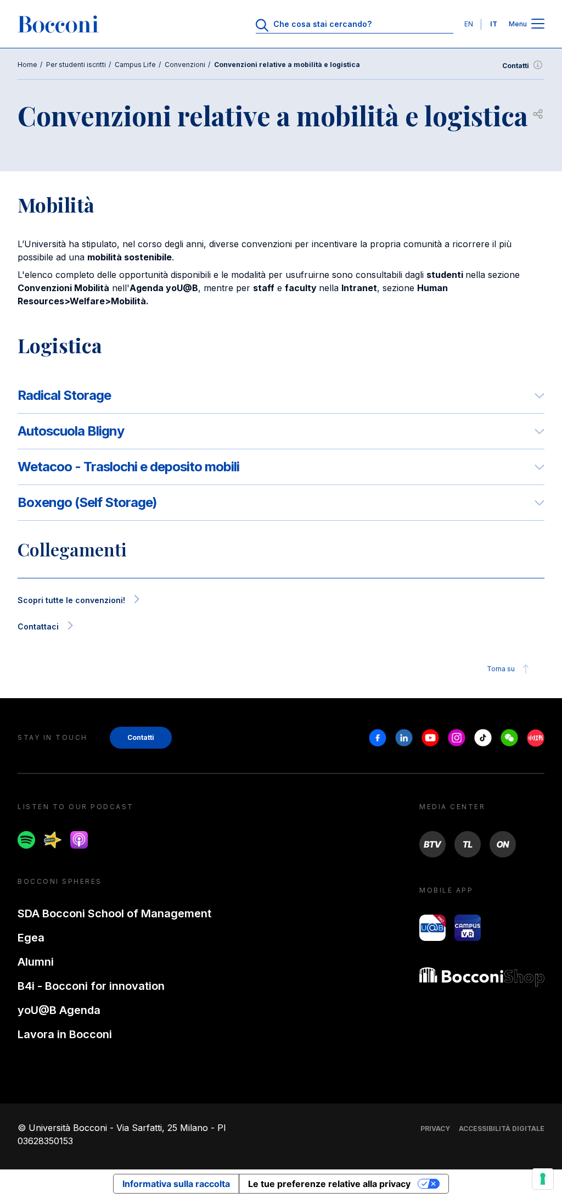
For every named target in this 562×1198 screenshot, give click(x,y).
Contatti (515, 66)
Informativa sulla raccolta (176, 1183)
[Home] (58, 24)
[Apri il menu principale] (537, 24)
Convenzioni (185, 64)
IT (493, 24)
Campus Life (135, 64)
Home (27, 64)
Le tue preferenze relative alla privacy (329, 1183)
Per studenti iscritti (76, 64)
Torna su (501, 669)
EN (468, 24)
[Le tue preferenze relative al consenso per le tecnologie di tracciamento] (542, 1178)
